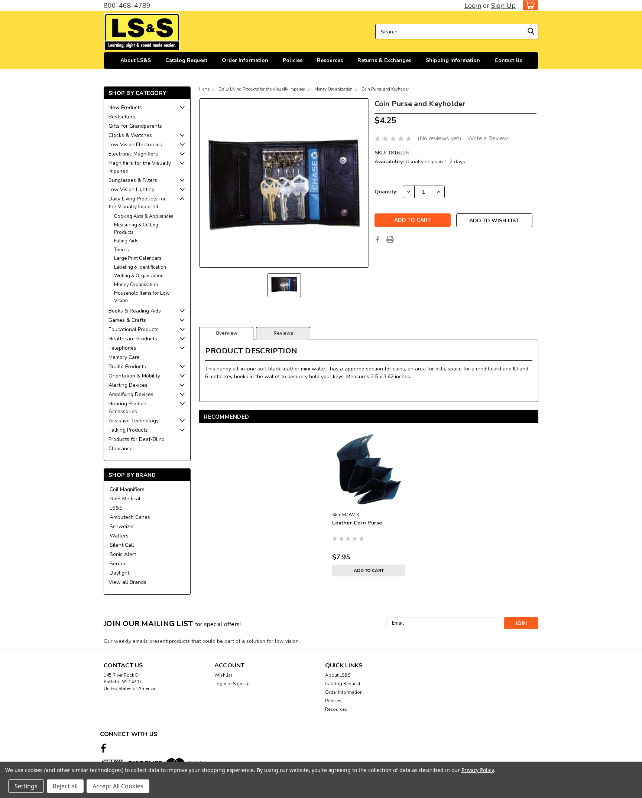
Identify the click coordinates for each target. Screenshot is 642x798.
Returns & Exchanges (384, 60)
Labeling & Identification (140, 267)
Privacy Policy (477, 770)
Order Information (245, 60)
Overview (226, 333)
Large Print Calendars (138, 258)
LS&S (116, 507)
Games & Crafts (127, 320)
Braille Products (127, 366)
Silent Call (122, 545)
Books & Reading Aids (134, 310)
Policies (292, 60)
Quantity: (385, 191)
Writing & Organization (138, 275)
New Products (125, 107)
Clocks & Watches (130, 135)
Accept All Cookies (118, 786)
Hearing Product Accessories (127, 407)
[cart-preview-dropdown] (528, 5)
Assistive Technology (133, 420)
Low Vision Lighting (131, 189)
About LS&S (135, 60)
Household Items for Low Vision (142, 297)
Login (472, 5)
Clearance (120, 448)
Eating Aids (126, 241)
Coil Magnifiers (127, 489)
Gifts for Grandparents (135, 126)
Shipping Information (453, 60)
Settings (26, 786)
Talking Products (128, 430)
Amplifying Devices (130, 394)
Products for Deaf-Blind (136, 439)
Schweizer (122, 526)
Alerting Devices (127, 385)
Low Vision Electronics (135, 144)
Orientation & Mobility (134, 375)
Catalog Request (186, 60)
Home (204, 89)
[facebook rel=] (103, 748)
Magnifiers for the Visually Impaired (139, 167)
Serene (118, 563)
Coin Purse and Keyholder (385, 89)
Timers (121, 249)
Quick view (369, 503)
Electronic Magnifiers (133, 153)
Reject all (65, 786)
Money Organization (136, 284)
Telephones (122, 347)
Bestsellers (121, 116)
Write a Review (487, 138)
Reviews (283, 333)
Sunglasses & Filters (132, 180)
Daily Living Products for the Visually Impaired (137, 202)
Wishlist (223, 675)
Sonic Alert (123, 554)
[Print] (390, 239)
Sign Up (503, 5)
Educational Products (133, 329)
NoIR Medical (125, 498)
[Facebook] (377, 239)
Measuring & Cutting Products (136, 229)
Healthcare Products (132, 338)
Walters (119, 535)
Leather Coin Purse (357, 522)
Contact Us (508, 60)
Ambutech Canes (130, 517)
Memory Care (124, 357)
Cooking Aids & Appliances (144, 216)
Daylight (119, 572)
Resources (330, 60)
